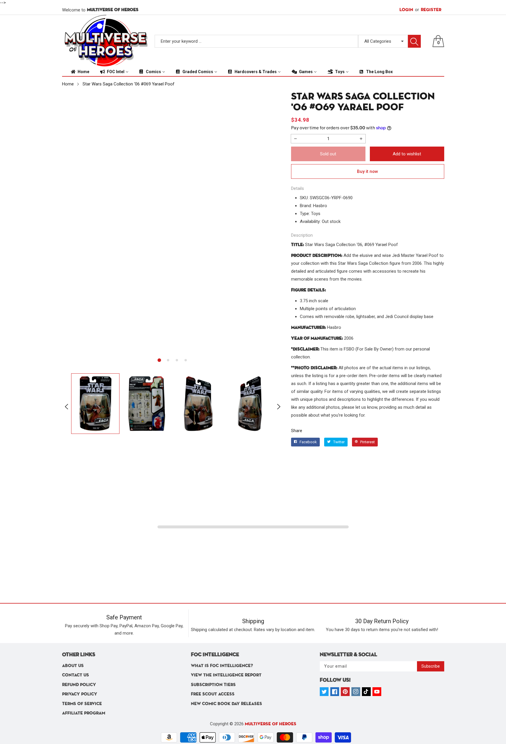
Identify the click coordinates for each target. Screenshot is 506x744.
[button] (159, 360)
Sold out (328, 154)
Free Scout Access (213, 694)
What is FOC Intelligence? (222, 666)
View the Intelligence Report (226, 675)
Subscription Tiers (213, 685)
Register (428, 9)
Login (406, 10)
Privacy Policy (79, 694)
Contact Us (75, 675)
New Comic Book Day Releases (226, 704)
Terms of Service (82, 704)
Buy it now (367, 171)
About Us (73, 666)
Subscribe (430, 666)
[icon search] (414, 41)
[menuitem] (79, 72)
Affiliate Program (83, 713)
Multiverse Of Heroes (270, 724)
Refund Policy (79, 685)
